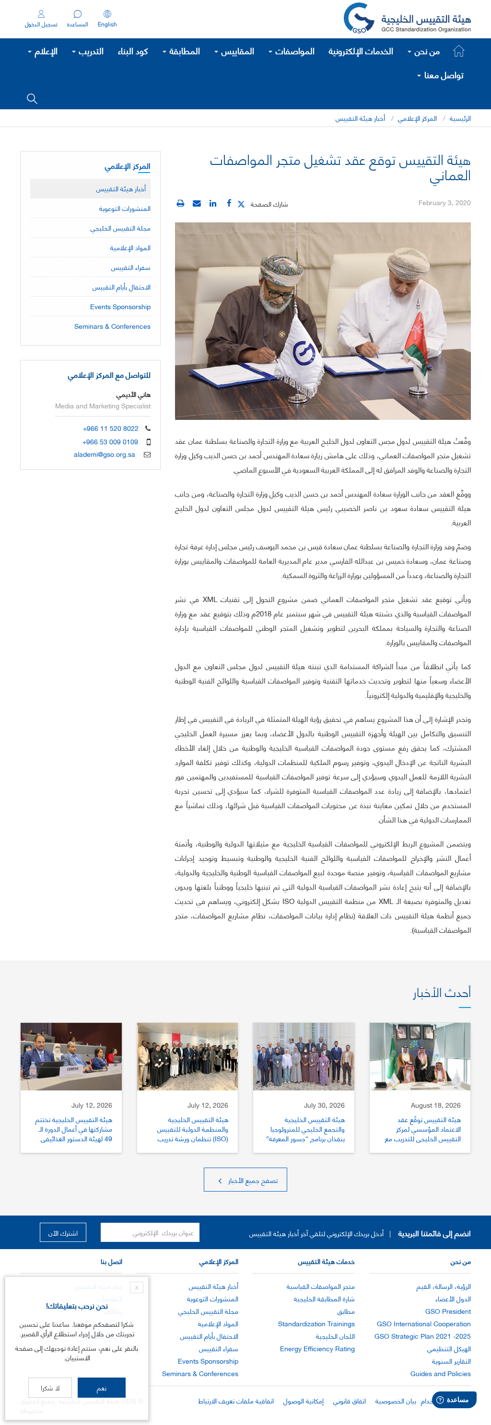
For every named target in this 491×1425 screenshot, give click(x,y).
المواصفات (294, 50)
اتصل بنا (111, 1261)
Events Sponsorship (120, 306)
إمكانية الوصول (303, 1400)
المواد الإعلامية (130, 247)
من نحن (426, 50)
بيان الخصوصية (395, 1400)
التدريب (90, 50)
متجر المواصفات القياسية (321, 1286)
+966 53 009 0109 (110, 441)
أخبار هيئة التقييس (360, 118)
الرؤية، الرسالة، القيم (444, 1286)
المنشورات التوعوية (125, 208)
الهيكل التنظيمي (449, 1348)
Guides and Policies (440, 1373)
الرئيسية (460, 118)
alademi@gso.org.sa (104, 454)
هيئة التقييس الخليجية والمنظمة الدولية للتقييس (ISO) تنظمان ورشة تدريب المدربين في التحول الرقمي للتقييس (192, 1138)
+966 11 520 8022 (111, 428)
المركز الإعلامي (417, 118)
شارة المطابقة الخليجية (324, 1298)
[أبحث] (32, 97)
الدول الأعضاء (453, 1298)
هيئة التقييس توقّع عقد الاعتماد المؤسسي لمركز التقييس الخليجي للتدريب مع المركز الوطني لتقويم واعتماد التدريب (423, 1138)
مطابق (346, 1311)
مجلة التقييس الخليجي (121, 227)
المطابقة (183, 50)
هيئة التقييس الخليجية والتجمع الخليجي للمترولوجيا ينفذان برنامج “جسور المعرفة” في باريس (305, 1133)
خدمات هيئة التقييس (326, 1261)
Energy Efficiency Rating (317, 1348)
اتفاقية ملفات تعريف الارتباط (236, 1400)
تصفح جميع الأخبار (252, 1180)
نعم (101, 1387)
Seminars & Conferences (112, 326)
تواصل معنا (443, 74)
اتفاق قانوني (349, 1400)
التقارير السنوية (451, 1361)
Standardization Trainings (316, 1323)
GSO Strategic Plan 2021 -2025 (422, 1336)
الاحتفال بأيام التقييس (122, 286)
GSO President (448, 1311)
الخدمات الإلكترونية (361, 50)
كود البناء (133, 50)
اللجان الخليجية (335, 1336)
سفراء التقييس (131, 267)
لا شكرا (50, 1387)
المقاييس (236, 50)
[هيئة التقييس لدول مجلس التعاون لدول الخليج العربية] (407, 19)
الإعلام (45, 50)
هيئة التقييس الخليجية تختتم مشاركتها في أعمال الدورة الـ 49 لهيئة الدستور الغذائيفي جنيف (73, 1133)
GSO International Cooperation (424, 1323)
